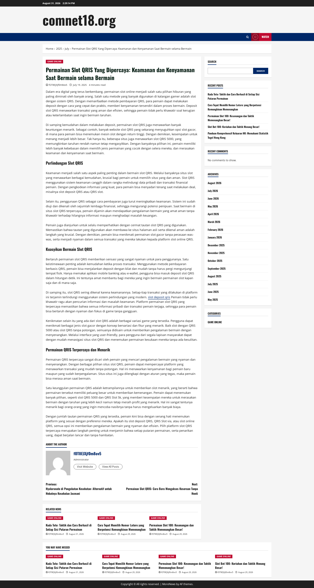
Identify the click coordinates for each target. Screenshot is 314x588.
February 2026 (215, 230)
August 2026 (214, 183)
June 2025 (213, 292)
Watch (265, 37)
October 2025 (215, 261)
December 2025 (216, 245)
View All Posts (110, 466)
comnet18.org (79, 19)
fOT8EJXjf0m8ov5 (58, 84)
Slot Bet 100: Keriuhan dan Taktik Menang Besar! (233, 127)
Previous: (79, 489)
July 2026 (213, 191)
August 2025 (214, 276)
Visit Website (85, 466)
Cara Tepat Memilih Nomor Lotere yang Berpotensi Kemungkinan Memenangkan (122, 527)
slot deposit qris (159, 297)
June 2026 (213, 198)
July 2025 (213, 284)
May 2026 (213, 206)
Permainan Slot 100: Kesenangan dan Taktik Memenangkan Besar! (171, 527)
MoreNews (168, 584)
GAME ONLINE (54, 61)
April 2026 (213, 214)
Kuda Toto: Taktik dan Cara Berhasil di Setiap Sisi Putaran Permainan (69, 527)
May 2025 (213, 300)
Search (212, 62)
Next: (162, 489)
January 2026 (215, 237)
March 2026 (214, 222)
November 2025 (216, 253)
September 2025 (217, 268)
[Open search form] (247, 37)
